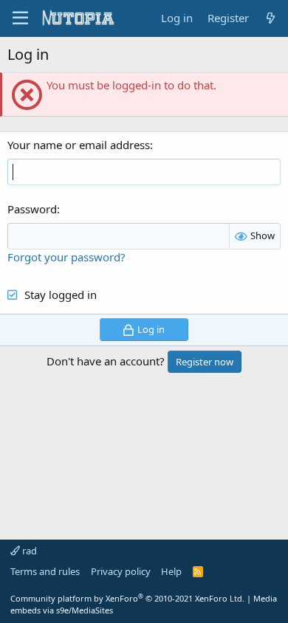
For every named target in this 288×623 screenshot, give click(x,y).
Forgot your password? (66, 256)
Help (171, 571)
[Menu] (20, 18)
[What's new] (270, 18)
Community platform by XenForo (127, 598)
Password (32, 209)
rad (28, 550)
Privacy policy (121, 571)
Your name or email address (78, 144)
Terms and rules (45, 571)
